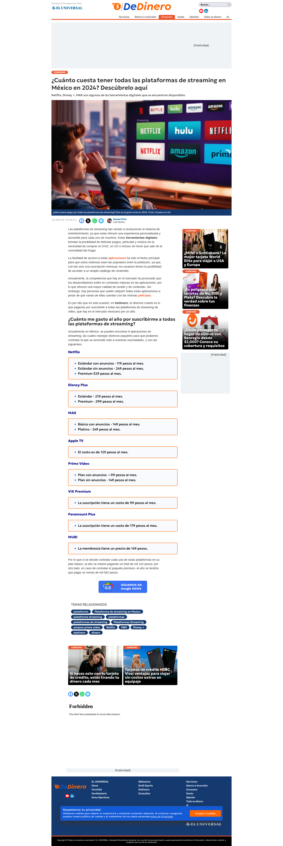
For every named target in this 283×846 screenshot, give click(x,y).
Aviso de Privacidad (162, 816)
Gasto (181, 16)
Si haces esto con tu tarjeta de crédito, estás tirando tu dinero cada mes (94, 677)
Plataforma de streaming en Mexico (117, 611)
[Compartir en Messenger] (101, 220)
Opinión (194, 16)
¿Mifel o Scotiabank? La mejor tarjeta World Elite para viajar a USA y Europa (205, 259)
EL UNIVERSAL (100, 781)
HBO (124, 627)
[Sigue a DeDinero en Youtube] (201, 11)
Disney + (138, 627)
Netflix (110, 627)
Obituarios (144, 781)
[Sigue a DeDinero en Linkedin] (206, 11)
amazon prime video (87, 627)
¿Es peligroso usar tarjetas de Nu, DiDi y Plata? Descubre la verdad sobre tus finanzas (203, 297)
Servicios (124, 16)
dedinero (79, 632)
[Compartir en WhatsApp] (94, 220)
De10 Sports (145, 785)
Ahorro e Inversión (145, 16)
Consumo (166, 16)
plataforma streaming (88, 616)
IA (228, 16)
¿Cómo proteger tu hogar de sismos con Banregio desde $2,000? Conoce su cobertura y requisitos (204, 338)
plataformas (116, 616)
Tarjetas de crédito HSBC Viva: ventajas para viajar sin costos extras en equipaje (147, 675)
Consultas (144, 793)
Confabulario (99, 793)
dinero (96, 632)
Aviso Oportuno (100, 797)
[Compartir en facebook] (81, 220)
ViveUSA (97, 789)
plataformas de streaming (90, 622)
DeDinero (144, 789)
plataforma (81, 611)
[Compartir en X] (88, 220)
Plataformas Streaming (129, 622)
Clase (95, 785)
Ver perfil (119, 222)
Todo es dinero (212, 16)
